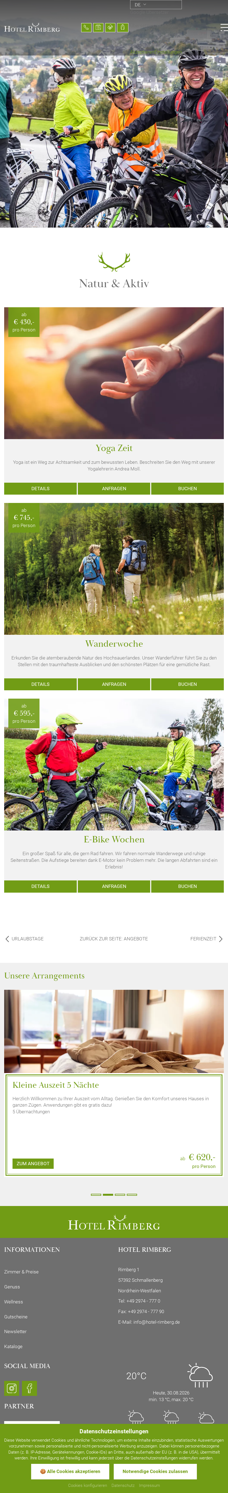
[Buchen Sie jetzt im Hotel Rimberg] (122, 27)
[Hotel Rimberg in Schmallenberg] (32, 26)
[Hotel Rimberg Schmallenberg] (114, 1221)
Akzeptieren (142, 52)
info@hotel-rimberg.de (156, 1322)
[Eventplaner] (98, 27)
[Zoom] (114, 114)
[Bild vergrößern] (114, 1056)
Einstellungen (168, 52)
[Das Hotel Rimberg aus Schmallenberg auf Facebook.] (29, 1391)
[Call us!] (86, 27)
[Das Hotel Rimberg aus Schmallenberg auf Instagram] (11, 1391)
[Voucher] (110, 27)
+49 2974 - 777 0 (143, 1301)
